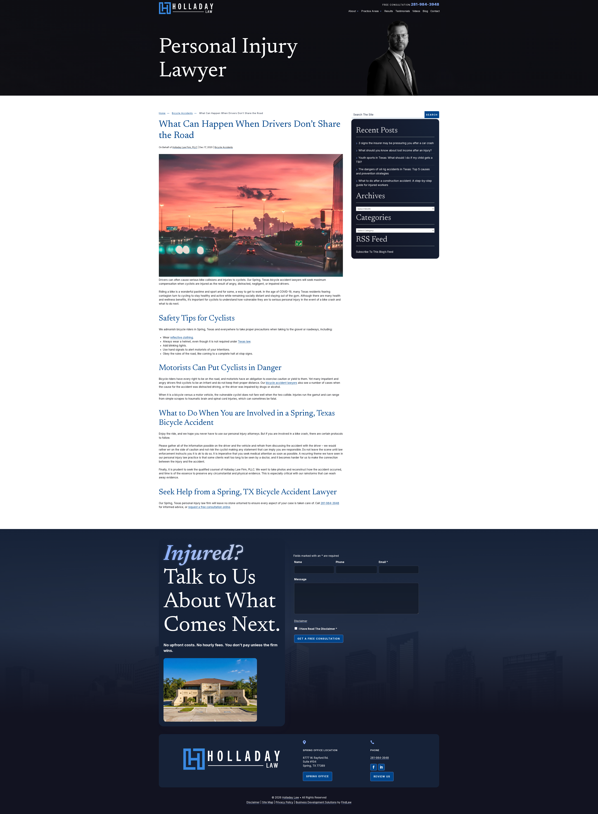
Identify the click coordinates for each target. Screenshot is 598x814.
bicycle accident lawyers (281, 382)
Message (300, 579)
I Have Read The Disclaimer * (318, 628)
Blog (425, 11)
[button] (594, 791)
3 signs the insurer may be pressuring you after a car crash (396, 143)
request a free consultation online (209, 507)
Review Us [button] (382, 776)
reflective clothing (181, 337)
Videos (416, 11)
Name (298, 562)
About (352, 11)
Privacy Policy (284, 802)
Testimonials (402, 11)
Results (388, 11)
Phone (340, 562)
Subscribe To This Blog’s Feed (374, 251)
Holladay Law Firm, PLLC (184, 147)
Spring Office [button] (317, 776)
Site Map (267, 802)
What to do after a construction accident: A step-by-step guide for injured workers (394, 183)
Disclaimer (300, 621)
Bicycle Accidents (224, 147)
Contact (435, 11)
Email (383, 562)
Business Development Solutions (316, 802)
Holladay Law (290, 797)
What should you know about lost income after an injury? (395, 150)
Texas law (244, 341)
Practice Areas (370, 11)
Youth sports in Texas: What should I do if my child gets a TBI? (394, 160)
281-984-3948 (425, 4)
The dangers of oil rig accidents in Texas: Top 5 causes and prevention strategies (393, 171)
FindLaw (346, 802)
